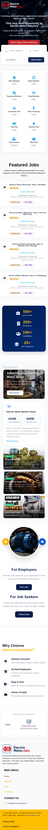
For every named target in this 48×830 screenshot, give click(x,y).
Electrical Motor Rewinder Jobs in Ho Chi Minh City (27, 213)
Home (6, 776)
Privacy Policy (9, 822)
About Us (8, 781)
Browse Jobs (24, 614)
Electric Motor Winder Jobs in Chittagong (27, 275)
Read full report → (13, 441)
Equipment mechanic (27, 228)
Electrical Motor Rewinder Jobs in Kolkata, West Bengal (27, 245)
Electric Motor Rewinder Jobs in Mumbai (27, 184)
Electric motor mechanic (20, 197)
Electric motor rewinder (37, 197)
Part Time (28, 202)
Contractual (15, 202)
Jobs (6, 787)
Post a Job (24, 587)
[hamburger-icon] (43, 5)
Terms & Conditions (11, 826)
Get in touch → (15, 393)
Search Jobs (36, 60)
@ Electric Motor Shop (27, 192)
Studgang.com (34, 815)
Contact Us (8, 792)
